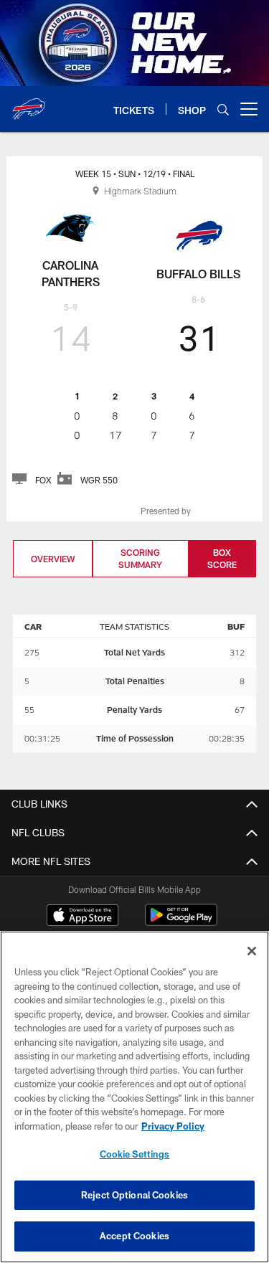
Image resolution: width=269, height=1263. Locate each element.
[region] (134, 1097)
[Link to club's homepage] (28, 103)
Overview (53, 559)
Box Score (222, 558)
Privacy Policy (172, 1126)
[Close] (252, 951)
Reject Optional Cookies (134, 1195)
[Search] (223, 109)
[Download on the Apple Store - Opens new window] (82, 916)
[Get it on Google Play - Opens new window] (181, 922)
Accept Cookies (134, 1235)
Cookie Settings (135, 1154)
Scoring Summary (140, 558)
